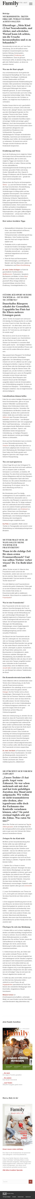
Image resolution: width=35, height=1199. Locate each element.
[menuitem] (29, 3)
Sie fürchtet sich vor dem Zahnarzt (17, 772)
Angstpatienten (8, 984)
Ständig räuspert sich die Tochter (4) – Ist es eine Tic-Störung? (17, 297)
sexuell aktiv (7, 668)
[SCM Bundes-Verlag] (8, 1194)
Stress (5, 184)
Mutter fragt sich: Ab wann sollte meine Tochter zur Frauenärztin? (15, 543)
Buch (26, 276)
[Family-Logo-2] (14, 3)
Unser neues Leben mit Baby (13, 1149)
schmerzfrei (28, 886)
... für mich (6, 1073)
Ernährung (17, 55)
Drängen (5, 692)
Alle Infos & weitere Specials (13, 1170)
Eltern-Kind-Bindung (23, 265)
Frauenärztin (7, 597)
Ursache (5, 445)
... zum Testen (7, 1083)
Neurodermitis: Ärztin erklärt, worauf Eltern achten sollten (16, 19)
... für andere (7, 1078)
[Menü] (29, 3)
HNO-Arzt (6, 417)
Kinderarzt (24, 509)
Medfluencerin (7, 274)
